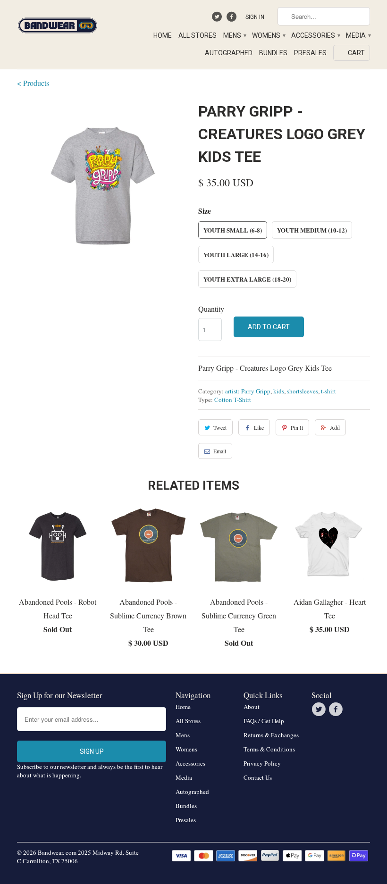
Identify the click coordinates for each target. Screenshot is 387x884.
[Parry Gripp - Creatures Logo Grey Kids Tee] (103, 186)
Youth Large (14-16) (236, 254)
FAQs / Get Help (264, 721)
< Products (33, 83)
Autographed (228, 53)
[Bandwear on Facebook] (232, 18)
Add (335, 427)
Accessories (315, 35)
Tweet (220, 427)
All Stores (197, 35)
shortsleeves (302, 391)
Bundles (273, 53)
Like (259, 427)
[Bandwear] (57, 23)
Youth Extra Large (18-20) (247, 279)
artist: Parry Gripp (247, 391)
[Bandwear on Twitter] (218, 18)
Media (358, 35)
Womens (268, 35)
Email (219, 451)
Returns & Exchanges (271, 735)
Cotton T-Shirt (232, 399)
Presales (310, 53)
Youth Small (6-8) (232, 229)
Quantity (211, 309)
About (252, 706)
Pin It (297, 427)
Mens (234, 35)
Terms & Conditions (269, 749)
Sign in (254, 17)
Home (162, 35)
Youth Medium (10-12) (312, 229)
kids (278, 391)
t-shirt (328, 391)
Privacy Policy (262, 763)
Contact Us (258, 777)
